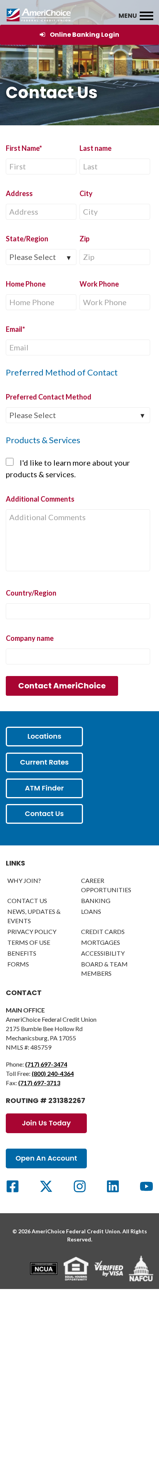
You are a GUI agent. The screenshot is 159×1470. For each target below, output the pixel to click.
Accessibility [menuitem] (103, 953)
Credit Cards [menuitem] (103, 931)
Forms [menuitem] (18, 964)
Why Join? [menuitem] (24, 880)
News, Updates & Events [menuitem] (34, 916)
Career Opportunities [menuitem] (106, 885)
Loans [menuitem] (91, 911)
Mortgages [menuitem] (100, 942)
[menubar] (146, 16)
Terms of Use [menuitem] (28, 942)
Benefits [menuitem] (21, 953)
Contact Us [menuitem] (27, 900)
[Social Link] (12, 1186)
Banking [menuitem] (95, 900)
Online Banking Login (84, 34)
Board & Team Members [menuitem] (104, 968)
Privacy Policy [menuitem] (31, 931)
